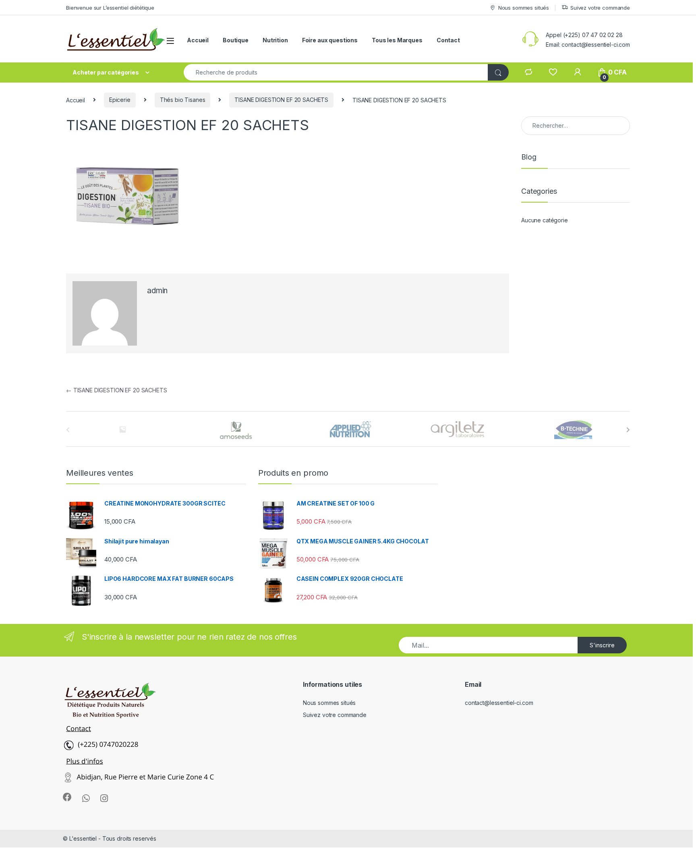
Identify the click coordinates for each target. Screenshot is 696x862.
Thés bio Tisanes (182, 99)
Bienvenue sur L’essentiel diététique (110, 7)
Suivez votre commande (600, 7)
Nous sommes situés (523, 7)
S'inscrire (602, 645)
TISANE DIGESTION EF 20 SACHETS (281, 99)
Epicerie (119, 99)
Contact (448, 40)
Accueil (198, 40)
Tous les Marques (397, 40)
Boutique (236, 40)
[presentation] (628, 430)
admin (157, 290)
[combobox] (336, 72)
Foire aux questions (330, 40)
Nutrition (275, 40)
